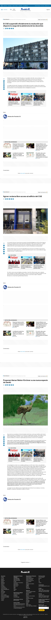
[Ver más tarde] (4, 28)
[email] (11, 28)
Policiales (10, 5)
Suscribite (41, 610)
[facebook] (7, 28)
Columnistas (25, 5)
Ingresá (48, 9)
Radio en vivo (47, 5)
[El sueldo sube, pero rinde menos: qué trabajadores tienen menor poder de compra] (30, 154)
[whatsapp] (6, 28)
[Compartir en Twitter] (9, 28)
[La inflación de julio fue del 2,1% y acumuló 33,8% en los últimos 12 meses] (7, 154)
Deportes (5, 5)
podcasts (20, 5)
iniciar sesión (22, 173)
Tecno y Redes (15, 5)
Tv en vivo (42, 5)
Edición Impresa (37, 5)
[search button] (2, 5)
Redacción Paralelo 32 (14, 116)
